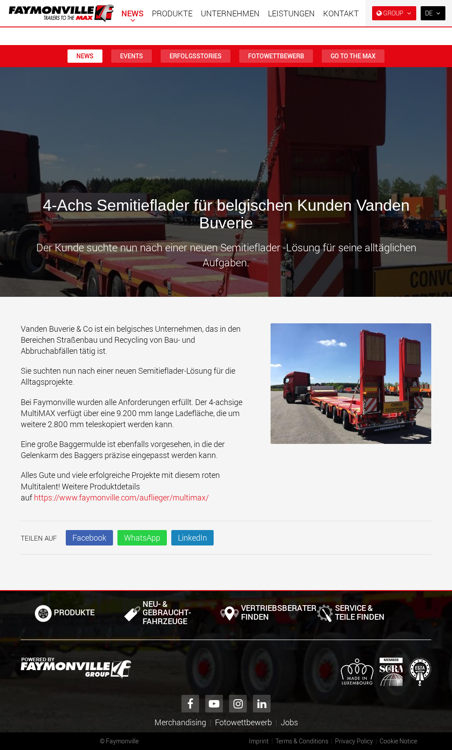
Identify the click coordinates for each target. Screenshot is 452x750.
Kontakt (341, 13)
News (132, 13)
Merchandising (180, 722)
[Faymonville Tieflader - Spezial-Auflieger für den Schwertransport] (76, 668)
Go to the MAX (353, 56)
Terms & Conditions (301, 741)
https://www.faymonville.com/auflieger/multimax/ (121, 497)
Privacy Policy (354, 741)
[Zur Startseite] (61, 13)
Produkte (172, 13)
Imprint (259, 741)
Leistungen (291, 13)
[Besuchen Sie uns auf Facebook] (190, 703)
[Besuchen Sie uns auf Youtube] (214, 703)
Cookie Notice (398, 741)
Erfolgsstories (196, 56)
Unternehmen (230, 13)
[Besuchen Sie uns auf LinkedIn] (262, 703)
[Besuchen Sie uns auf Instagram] (238, 703)
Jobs (289, 722)
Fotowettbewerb (276, 56)
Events (131, 56)
